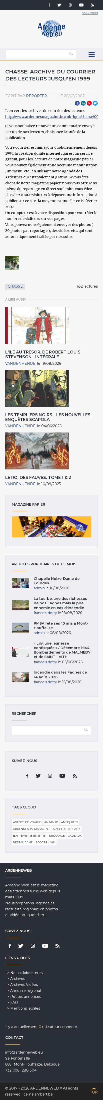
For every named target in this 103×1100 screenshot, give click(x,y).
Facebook (77, 103)
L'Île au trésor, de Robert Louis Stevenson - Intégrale (42, 354)
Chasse (15, 286)
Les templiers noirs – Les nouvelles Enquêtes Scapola (47, 417)
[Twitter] (59, 5)
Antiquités (69, 822)
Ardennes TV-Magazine (31, 829)
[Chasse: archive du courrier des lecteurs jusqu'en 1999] (12, 263)
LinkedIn (83, 103)
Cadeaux (75, 835)
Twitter (95, 103)
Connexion (90, 13)
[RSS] (92, 5)
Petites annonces (25, 996)
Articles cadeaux (66, 829)
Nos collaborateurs (26, 973)
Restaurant (22, 842)
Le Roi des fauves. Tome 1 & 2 (38, 477)
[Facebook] (49, 5)
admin (39, 588)
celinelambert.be (38, 1094)
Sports (41, 842)
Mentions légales (25, 1008)
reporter (36, 96)
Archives (17, 978)
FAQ (14, 1002)
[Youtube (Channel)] (81, 5)
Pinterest (89, 103)
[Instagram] (70, 5)
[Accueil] (52, 37)
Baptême (20, 835)
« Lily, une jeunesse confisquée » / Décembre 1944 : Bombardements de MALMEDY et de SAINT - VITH (62, 650)
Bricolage (57, 835)
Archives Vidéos (24, 984)
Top (94, 1092)
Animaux (51, 822)
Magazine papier (52, 526)
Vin (52, 842)
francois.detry (45, 613)
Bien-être (38, 835)
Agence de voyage (27, 822)
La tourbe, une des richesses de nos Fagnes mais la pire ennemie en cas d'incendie (60, 603)
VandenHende (20, 363)
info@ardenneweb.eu (24, 1052)
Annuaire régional (25, 990)
